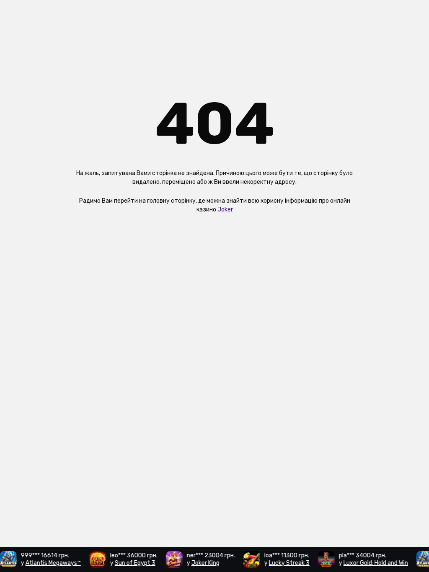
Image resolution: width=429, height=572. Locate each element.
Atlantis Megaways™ (50, 563)
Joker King (203, 563)
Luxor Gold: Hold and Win (373, 563)
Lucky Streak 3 (286, 563)
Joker (225, 209)
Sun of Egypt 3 (132, 563)
